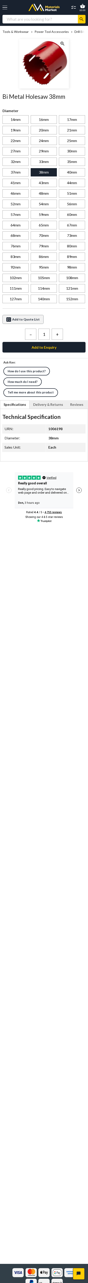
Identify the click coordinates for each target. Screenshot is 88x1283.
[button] (4, 7)
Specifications (15, 404)
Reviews (76, 404)
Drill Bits (80, 32)
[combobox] (40, 19)
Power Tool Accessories (52, 32)
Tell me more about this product (31, 392)
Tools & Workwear (15, 32)
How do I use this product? (27, 371)
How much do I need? (22, 382)
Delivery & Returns (48, 404)
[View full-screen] (62, 44)
